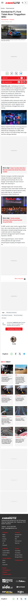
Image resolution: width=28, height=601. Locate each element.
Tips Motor (17, 552)
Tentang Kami (6, 570)
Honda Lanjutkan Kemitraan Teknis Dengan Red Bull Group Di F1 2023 (12, 220)
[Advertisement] (14, 56)
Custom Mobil (5, 550)
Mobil (3, 534)
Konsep (4, 538)
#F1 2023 (4, 318)
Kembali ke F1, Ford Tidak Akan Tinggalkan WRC (13, 14)
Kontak (4, 568)
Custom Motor (6, 552)
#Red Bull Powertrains (11, 312)
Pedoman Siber (6, 574)
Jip (3, 543)
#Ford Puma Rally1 (18, 315)
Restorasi (4, 555)
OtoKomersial (19, 560)
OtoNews (5, 532)
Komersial (4, 564)
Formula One (18, 534)
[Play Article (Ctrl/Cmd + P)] (19, 82)
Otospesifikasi (6, 558)
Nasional (17, 543)
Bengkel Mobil (18, 555)
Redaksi (4, 572)
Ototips (17, 548)
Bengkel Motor (18, 557)
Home (3, 8)
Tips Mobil (17, 550)
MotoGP (17, 536)
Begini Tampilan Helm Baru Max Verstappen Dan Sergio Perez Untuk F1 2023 (14, 169)
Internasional (10, 8)
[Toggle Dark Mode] (25, 2)
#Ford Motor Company (7, 315)
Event (3, 541)
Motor (4, 536)
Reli (16, 538)
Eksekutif (4, 545)
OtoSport (17, 532)
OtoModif (5, 548)
